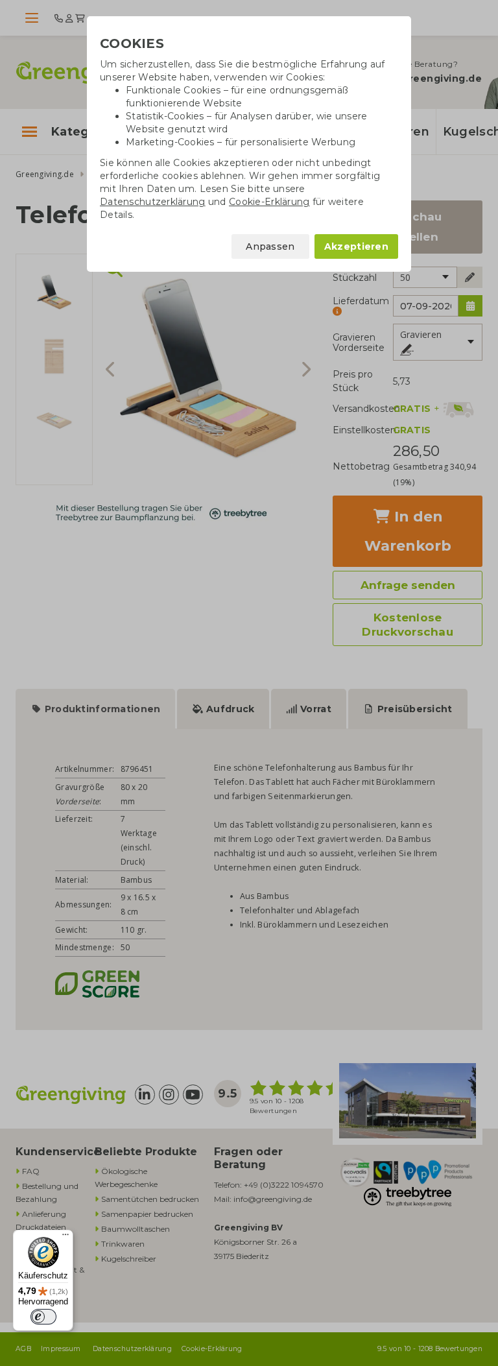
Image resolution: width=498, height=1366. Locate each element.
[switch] (43, 1316)
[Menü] (65, 1237)
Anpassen (270, 246)
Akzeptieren (356, 246)
